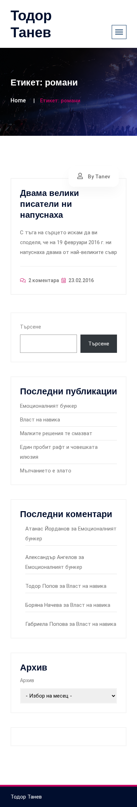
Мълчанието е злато (45, 471)
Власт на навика (40, 420)
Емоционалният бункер (48, 406)
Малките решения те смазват (56, 433)
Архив (27, 680)
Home (18, 100)
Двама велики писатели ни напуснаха (49, 204)
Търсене (30, 327)
